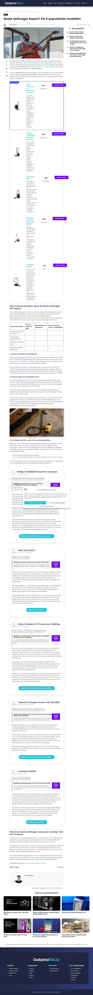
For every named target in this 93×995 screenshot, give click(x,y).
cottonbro (38, 437)
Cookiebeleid (42, 506)
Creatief (61, 3)
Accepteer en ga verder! (35, 502)
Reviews (31, 968)
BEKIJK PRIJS (59, 85)
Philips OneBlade (13, 968)
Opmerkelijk (69, 3)
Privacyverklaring (49, 506)
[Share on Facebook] (81, 24)
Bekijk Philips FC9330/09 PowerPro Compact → (37, 536)
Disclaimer (74, 977)
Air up (10, 975)
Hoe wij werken (75, 970)
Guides (31, 977)
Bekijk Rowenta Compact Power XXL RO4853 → (37, 757)
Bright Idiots (57, 992)
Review (83, 3)
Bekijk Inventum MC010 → (36, 822)
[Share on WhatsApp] (86, 24)
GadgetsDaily (7, 11)
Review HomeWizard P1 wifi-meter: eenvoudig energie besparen (78, 55)
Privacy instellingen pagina (57, 502)
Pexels (43, 437)
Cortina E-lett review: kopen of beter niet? (76, 32)
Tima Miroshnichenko (32, 863)
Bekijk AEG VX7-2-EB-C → (36, 610)
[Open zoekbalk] (87, 3)
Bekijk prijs (61, 177)
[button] (37, 889)
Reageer (61, 867)
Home (44, 3)
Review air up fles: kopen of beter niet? (77, 37)
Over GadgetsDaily (76, 968)
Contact (73, 979)
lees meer (85, 944)
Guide (12, 11)
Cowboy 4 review (13, 970)
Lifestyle (77, 3)
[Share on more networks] (78, 24)
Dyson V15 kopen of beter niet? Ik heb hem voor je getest (77, 48)
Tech (55, 3)
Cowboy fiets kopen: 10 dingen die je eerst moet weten (78, 42)
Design (50, 3)
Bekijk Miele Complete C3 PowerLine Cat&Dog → (36, 688)
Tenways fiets (12, 973)
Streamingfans (54, 970)
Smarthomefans (54, 968)
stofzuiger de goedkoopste (44, 67)
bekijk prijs (59, 218)
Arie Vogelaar (13, 24)
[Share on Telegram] (88, 24)
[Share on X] (83, 24)
